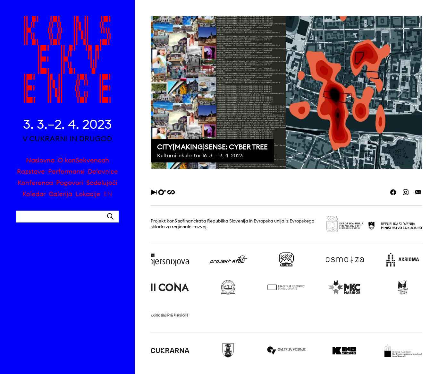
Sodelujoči (101, 182)
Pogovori (69, 182)
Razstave (31, 171)
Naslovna (40, 160)
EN (108, 194)
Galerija (60, 194)
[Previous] (174, 92)
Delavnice (103, 171)
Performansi (66, 171)
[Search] (110, 216)
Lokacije (87, 194)
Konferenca (35, 182)
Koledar (34, 194)
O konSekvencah (83, 160)
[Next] (399, 92)
